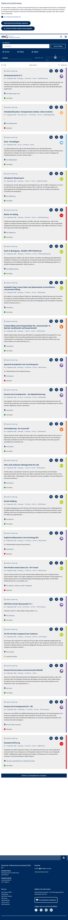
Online (21, 52)
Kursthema (5, 43)
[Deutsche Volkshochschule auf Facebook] (36, 910)
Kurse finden (58, 46)
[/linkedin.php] (51, 910)
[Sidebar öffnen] (66, 37)
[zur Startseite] (10, 36)
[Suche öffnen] (61, 37)
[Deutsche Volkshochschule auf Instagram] (41, 910)
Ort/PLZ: (5, 58)
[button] (62, 65)
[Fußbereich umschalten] (64, 857)
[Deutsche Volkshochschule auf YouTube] (46, 910)
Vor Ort (7, 52)
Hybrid (36, 52)
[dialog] (34, 17)
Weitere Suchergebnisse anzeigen (34, 775)
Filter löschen (33, 65)
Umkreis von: (39, 58)
